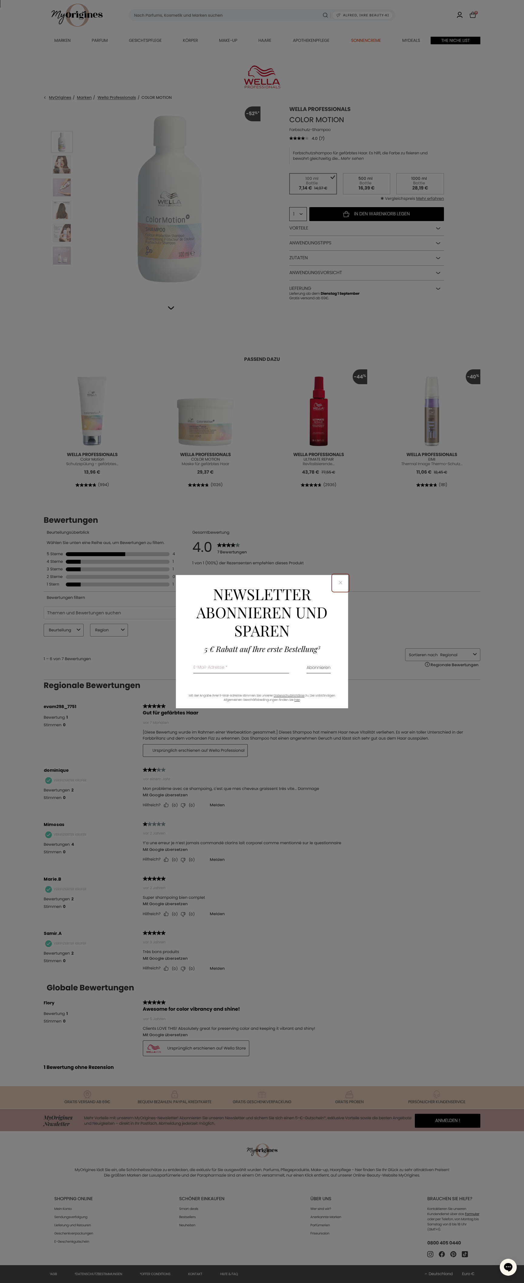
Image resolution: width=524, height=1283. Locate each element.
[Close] (340, 583)
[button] (508, 1267)
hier (297, 699)
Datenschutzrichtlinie (289, 695)
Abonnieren (319, 667)
